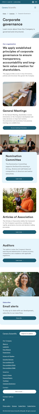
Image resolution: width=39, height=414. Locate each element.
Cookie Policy (22, 406)
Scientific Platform (8, 359)
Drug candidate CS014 (9, 365)
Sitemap (14, 406)
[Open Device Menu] (35, 7)
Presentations (6, 352)
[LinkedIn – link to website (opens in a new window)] (4, 400)
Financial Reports (7, 378)
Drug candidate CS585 (9, 368)
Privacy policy (6, 406)
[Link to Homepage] (9, 7)
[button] (28, 333)
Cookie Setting (31, 406)
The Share (5, 381)
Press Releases (7, 349)
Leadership (6, 347)
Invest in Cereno (7, 375)
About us (5, 344)
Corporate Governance (9, 383)
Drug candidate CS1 (8, 362)
